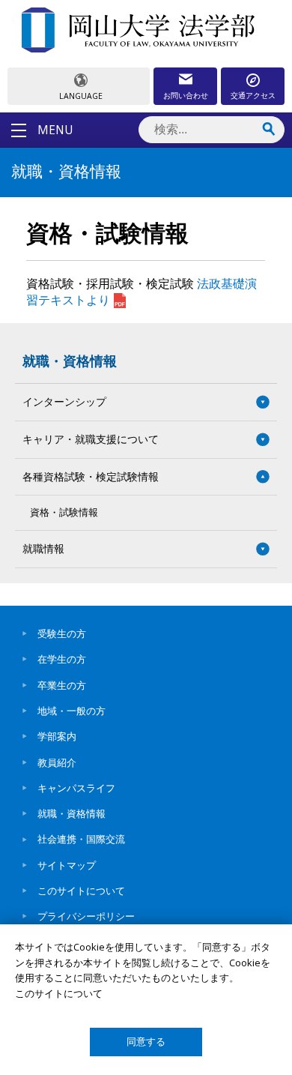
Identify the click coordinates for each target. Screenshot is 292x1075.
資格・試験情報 (64, 512)
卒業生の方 (61, 685)
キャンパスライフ (76, 788)
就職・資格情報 (69, 361)
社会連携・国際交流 (81, 839)
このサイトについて (81, 890)
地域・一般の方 (71, 710)
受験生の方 (61, 633)
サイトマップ (66, 865)
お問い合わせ (185, 95)
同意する (146, 1041)
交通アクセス (253, 95)
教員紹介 (56, 762)
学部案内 (56, 736)
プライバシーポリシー (86, 916)
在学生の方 (61, 659)
